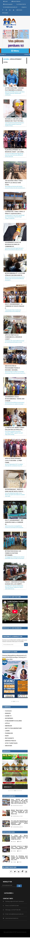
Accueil (6, 59)
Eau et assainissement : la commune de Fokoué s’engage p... (14, 306)
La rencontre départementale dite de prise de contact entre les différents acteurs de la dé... (14, 155)
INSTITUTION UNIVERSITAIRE (13, 728)
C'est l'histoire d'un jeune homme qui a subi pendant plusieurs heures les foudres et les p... (14, 124)
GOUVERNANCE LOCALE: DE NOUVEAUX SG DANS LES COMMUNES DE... (13, 244)
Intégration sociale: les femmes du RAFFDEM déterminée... (13, 553)
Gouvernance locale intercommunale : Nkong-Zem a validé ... (14, 399)
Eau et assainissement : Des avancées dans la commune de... (14, 522)
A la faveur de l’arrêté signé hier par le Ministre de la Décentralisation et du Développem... (14, 250)
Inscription (5, 12)
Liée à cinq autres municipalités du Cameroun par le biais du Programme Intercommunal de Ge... (14, 527)
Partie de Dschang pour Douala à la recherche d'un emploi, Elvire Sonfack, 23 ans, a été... (19, 857)
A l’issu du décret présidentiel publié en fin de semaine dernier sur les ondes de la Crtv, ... (19, 837)
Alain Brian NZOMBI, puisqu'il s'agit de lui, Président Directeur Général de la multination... (15, 93)
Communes (8, 711)
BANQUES (8, 713)
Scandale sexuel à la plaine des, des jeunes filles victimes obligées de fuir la (19, 847)
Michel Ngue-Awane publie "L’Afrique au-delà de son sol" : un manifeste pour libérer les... (19, 812)
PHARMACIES (9, 733)
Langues (23, 7)
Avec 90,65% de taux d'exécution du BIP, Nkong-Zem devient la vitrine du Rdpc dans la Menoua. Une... (19, 801)
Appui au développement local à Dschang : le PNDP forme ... (13, 460)
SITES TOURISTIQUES (11, 743)
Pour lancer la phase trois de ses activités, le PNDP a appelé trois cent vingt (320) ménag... (14, 433)
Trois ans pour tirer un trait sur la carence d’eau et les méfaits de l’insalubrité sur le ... (13, 311)
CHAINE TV (8, 716)
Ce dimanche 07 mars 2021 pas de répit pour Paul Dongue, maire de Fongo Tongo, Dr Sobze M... (15, 217)
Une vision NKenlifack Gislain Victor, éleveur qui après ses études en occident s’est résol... (15, 494)
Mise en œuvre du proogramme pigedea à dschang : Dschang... (12, 368)
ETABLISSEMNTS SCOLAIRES (13, 721)
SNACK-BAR (8, 745)
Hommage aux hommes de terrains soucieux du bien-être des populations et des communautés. (15, 188)
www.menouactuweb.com (11, 918)
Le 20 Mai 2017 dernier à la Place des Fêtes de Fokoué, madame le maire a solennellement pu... (14, 587)
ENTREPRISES (9, 718)
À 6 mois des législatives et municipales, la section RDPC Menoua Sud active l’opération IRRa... (19, 822)
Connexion (19, 10)
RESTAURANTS (9, 738)
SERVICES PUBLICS (10, 740)
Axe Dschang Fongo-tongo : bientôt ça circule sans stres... (14, 182)
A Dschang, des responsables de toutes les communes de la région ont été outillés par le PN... (14, 342)
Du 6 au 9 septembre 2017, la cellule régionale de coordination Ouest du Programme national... (14, 466)
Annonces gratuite (8, 4)
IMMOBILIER (8, 726)
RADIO (7, 735)
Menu (16, 50)
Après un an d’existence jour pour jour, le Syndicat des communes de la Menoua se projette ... (14, 278)
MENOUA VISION (8, 787)
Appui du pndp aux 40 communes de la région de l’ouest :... (13, 337)
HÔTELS (7, 723)
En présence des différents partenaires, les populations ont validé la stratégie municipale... (14, 404)
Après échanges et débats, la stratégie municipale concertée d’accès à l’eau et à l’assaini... (15, 373)
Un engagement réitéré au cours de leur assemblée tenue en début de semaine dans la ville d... (14, 558)
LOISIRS (7, 730)
